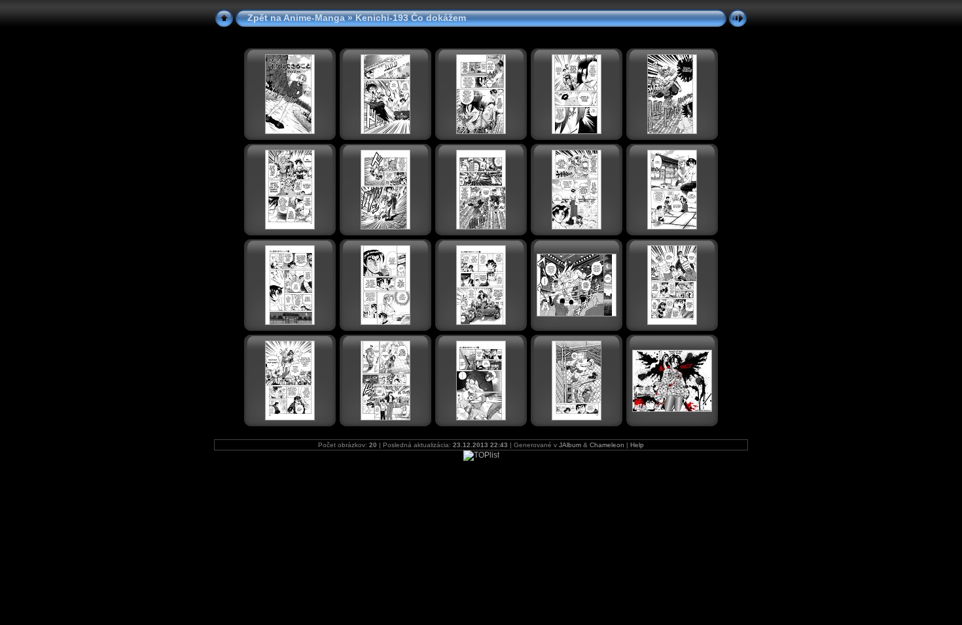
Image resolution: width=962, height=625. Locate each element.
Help (637, 444)
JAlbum (570, 444)
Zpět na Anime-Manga (296, 17)
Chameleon (607, 444)
